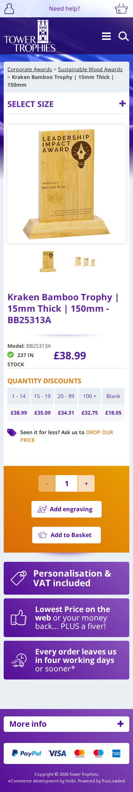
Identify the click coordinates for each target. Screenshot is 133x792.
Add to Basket (71, 535)
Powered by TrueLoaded (101, 781)
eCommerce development (33, 781)
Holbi (70, 781)
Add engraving (71, 509)
